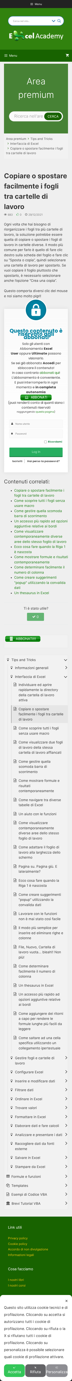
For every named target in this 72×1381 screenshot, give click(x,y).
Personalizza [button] (57, 1372)
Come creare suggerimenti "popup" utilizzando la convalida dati (40, 900)
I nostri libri (16, 1280)
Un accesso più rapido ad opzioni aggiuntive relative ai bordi (39, 999)
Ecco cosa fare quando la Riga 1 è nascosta (39, 883)
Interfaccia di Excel (24, 144)
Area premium (16, 139)
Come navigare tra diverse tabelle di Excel (40, 802)
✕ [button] (66, 1301)
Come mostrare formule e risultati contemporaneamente (39, 786)
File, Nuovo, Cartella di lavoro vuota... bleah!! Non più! (40, 952)
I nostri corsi (17, 1285)
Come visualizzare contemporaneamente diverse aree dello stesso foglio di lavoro (39, 830)
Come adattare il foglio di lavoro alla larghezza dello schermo (39, 852)
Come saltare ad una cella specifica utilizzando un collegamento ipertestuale (40, 1043)
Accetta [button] (14, 1372)
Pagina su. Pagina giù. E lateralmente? (38, 869)
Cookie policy (17, 1244)
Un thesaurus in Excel (36, 985)
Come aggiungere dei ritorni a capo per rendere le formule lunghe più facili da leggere (41, 1021)
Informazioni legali (21, 1255)
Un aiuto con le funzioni (37, 814)
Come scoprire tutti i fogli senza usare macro (39, 730)
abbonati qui (49, 372)
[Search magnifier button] (59, 21)
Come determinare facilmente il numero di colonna (37, 971)
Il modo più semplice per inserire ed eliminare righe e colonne (41, 933)
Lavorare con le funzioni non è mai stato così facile (40, 916)
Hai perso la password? (43, 461)
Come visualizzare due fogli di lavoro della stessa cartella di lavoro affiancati (41, 747)
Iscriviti (17, 461)
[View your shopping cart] (67, 56)
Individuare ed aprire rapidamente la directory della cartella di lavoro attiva (38, 692)
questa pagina (45, 411)
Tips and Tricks (41, 139)
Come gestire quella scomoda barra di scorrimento (35, 767)
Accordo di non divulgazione (28, 1249)
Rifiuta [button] (35, 1372)
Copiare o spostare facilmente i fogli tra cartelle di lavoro (41, 714)
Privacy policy (18, 1238)
